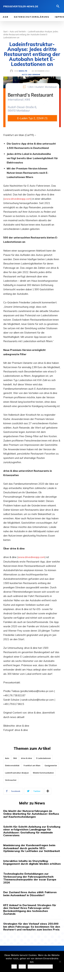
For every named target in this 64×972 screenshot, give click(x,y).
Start (5, 31)
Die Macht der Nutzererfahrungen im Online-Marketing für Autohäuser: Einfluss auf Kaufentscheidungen (31, 813)
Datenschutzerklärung (40, 966)
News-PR (23, 71)
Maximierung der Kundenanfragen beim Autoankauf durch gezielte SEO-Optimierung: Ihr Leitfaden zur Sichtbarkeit (31, 848)
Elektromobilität (12, 765)
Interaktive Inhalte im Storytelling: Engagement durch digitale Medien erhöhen (32, 862)
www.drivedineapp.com (17, 198)
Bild (15, 758)
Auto (7, 758)
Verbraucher (11, 780)
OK (14, 966)
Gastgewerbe (51, 765)
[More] (47, 791)
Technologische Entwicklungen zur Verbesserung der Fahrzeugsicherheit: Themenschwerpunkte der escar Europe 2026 (29, 878)
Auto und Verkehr (18, 31)
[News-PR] (12, 71)
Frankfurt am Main (32, 765)
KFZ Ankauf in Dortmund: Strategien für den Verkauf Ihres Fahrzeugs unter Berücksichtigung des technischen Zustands (29, 909)
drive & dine (26, 758)
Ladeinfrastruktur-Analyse (17, 772)
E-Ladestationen (43, 758)
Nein (22, 966)
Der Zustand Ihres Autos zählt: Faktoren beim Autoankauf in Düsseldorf (30, 894)
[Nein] (60, 961)
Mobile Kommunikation (43, 772)
